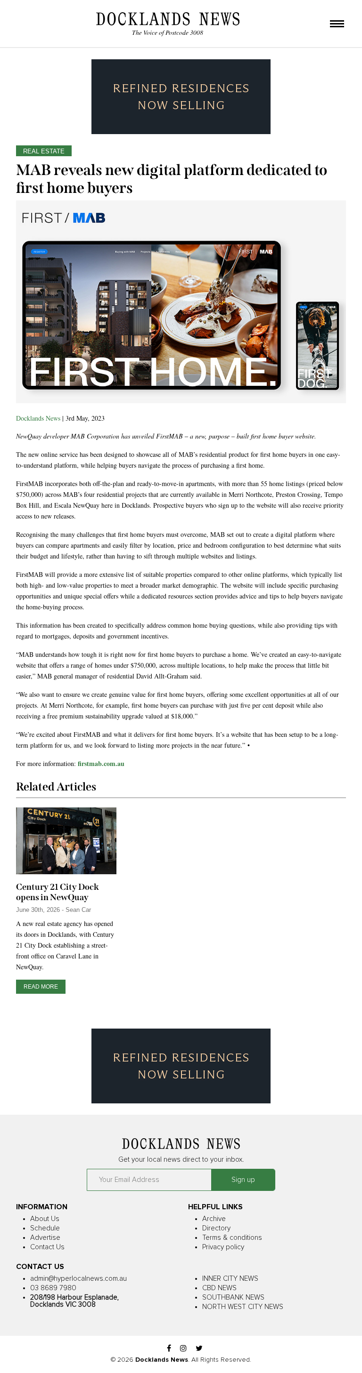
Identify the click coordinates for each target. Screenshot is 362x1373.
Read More (41, 986)
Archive (214, 1218)
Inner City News (230, 1278)
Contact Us (47, 1247)
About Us (44, 1218)
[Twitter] (199, 1348)
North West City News (242, 1306)
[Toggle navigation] (337, 24)
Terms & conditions (232, 1237)
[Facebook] (169, 1348)
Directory (216, 1228)
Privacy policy (223, 1247)
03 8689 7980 (53, 1288)
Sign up (243, 1179)
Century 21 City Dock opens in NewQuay (57, 892)
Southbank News (233, 1297)
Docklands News (38, 418)
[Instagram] (183, 1348)
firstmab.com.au (101, 763)
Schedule (45, 1228)
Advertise (45, 1237)
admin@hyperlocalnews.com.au (78, 1278)
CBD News (219, 1288)
